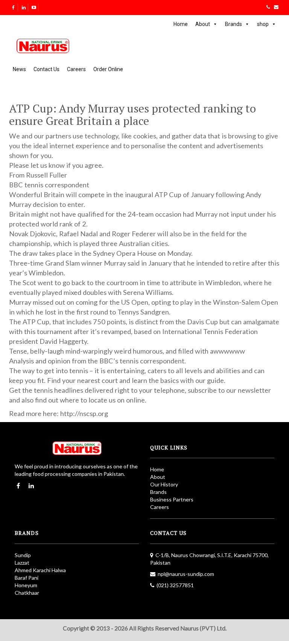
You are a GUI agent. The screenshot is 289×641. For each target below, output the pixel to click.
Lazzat (22, 562)
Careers (76, 69)
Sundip (23, 555)
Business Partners (171, 499)
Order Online (108, 69)
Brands (233, 24)
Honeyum (26, 585)
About (202, 24)
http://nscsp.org (84, 413)
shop (263, 24)
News (19, 69)
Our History (164, 484)
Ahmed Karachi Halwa (40, 570)
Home (180, 24)
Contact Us (46, 69)
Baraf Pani (26, 577)
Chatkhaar (27, 592)
